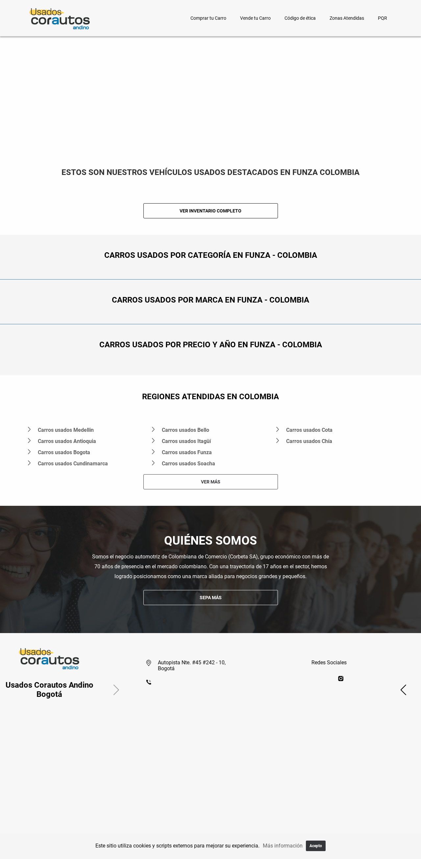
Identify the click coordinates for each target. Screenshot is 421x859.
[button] (30, 689)
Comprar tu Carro (208, 18)
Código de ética (300, 18)
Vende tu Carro (255, 18)
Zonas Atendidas (347, 18)
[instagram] (388, 678)
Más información (283, 846)
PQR (382, 18)
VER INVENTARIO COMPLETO (210, 210)
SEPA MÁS (211, 597)
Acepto (316, 846)
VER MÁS (210, 481)
